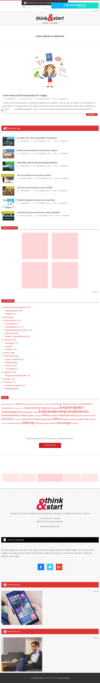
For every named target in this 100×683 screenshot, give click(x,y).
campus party (28, 404)
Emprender (48, 411)
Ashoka (19, 403)
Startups (11, 150)
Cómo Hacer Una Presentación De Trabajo (25, 95)
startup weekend (50, 423)
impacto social (89, 415)
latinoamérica (28, 419)
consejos (75, 404)
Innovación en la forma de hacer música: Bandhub (38, 212)
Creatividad (10, 323)
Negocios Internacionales (16, 375)
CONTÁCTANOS (50, 445)
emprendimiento (73, 411)
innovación (7, 419)
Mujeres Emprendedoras (15, 336)
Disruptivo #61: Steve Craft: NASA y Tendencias (37, 138)
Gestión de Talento (13, 385)
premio (4, 423)
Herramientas (9, 356)
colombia (37, 404)
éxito (76, 423)
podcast (92, 419)
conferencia (66, 404)
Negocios (7, 372)
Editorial (6, 317)
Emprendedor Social (29, 412)
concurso (56, 403)
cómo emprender (17, 408)
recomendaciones (14, 423)
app (14, 404)
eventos (54, 415)
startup (28, 422)
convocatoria (86, 403)
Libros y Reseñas (12, 359)
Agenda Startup (6, 404)
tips (72, 423)
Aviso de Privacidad (63, 678)
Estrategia (9, 343)
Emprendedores (10, 320)
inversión (18, 419)
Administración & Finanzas (14, 307)
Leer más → (91, 115)
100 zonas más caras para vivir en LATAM (34, 188)
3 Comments (62, 99)
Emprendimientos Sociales (16, 330)
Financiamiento (67, 415)
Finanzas (9, 314)
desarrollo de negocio (37, 408)
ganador (79, 415)
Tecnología (9, 163)
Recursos (10, 188)
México (58, 419)
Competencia (46, 404)
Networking (10, 388)
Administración (44, 99)
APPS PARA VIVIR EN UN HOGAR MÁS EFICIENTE (37, 163)
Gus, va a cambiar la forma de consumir (34, 175)
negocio (66, 419)
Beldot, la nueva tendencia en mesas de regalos (37, 150)
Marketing (9, 362)
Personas (7, 382)
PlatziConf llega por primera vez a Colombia (36, 200)
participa (84, 419)
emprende (55, 408)
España (31, 415)
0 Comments (63, 141)
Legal (7, 346)
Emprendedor (72, 407)
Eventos (6, 352)
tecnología (64, 423)
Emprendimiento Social (14, 415)
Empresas (7, 339)
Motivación (10, 333)
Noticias (11, 138)
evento (45, 415)
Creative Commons (38, 678)
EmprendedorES (8, 175)
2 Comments (63, 153)
